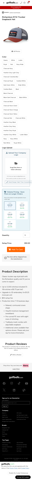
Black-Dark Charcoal (9, 97)
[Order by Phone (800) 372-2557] (21, 3)
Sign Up (5, 406)
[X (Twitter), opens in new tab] (4, 390)
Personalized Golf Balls (22, 444)
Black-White (23, 97)
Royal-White (17, 143)
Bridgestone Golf (6, 427)
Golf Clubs (19, 448)
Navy (5, 139)
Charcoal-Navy (8, 68)
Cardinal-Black (7, 89)
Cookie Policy (25, 468)
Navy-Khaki (19, 64)
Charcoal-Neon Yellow (10, 114)
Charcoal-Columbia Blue (10, 77)
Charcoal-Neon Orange (10, 110)
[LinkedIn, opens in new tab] (14, 390)
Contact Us (4, 415)
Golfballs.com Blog (6, 442)
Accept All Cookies (23, 477)
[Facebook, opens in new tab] (4, 383)
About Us (4, 413)
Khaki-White (22, 85)
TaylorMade (4, 434)
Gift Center (19, 413)
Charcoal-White (20, 118)
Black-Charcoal (8, 93)
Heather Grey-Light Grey (11, 72)
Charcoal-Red (7, 118)
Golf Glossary (5, 444)
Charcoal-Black (8, 101)
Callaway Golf (5, 430)
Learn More (16, 369)
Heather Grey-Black (9, 122)
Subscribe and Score (21, 419)
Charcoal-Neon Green (10, 105)
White (13, 60)
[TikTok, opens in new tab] (19, 383)
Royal (5, 64)
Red (11, 64)
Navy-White (14, 139)
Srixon (3, 432)
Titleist (3, 436)
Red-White (6, 143)
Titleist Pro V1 (5, 451)
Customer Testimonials (7, 446)
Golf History (4, 448)
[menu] (3, 2)
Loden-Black (23, 134)
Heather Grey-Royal (9, 130)
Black (17, 89)
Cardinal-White (21, 81)
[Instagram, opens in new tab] (12, 383)
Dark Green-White (9, 85)
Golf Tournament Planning (22, 417)
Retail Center (5, 417)
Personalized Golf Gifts (22, 446)
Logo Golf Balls (20, 442)
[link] (24, 2)
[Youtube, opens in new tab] (26, 383)
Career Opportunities (7, 419)
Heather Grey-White (9, 134)
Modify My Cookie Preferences (18, 473)
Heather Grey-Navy (9, 126)
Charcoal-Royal (8, 81)
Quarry (5, 60)
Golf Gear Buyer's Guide (22, 415)
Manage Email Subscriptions (8, 421)
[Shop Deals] (16, 7)
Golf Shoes (19, 451)
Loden (20, 60)
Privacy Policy (14, 468)
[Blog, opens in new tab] (24, 390)
